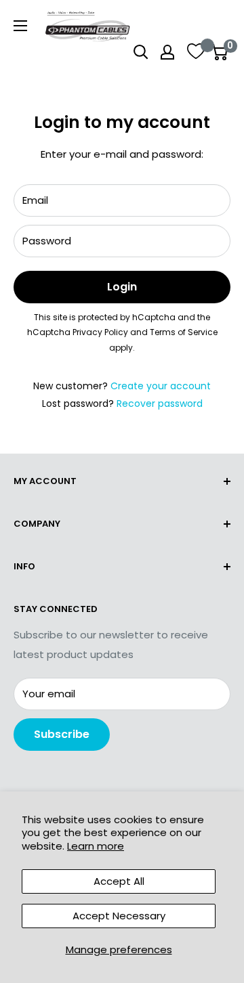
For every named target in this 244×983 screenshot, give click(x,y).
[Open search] (141, 52)
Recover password (160, 403)
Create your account (160, 386)
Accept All (119, 881)
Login (122, 286)
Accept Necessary (119, 916)
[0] (219, 52)
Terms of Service (184, 332)
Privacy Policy (100, 332)
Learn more (95, 846)
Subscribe (61, 734)
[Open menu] (20, 25)
